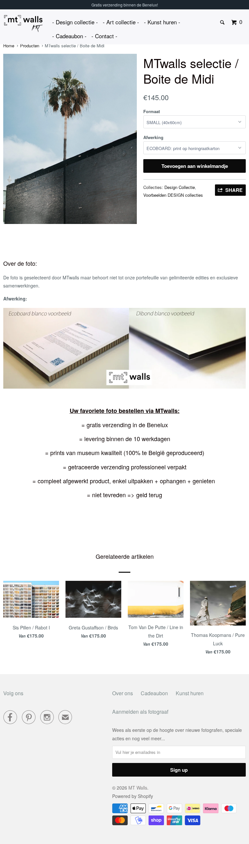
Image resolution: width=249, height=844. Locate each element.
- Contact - (104, 36)
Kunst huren (190, 693)
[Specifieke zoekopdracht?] (223, 23)
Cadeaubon (154, 693)
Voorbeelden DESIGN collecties (173, 195)
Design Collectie (179, 187)
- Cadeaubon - (69, 36)
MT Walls (137, 787)
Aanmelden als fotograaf (140, 711)
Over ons (122, 693)
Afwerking (153, 137)
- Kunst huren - (162, 22)
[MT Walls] (23, 24)
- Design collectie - (75, 22)
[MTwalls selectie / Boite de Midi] (70, 139)
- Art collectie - (121, 22)
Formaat (151, 111)
